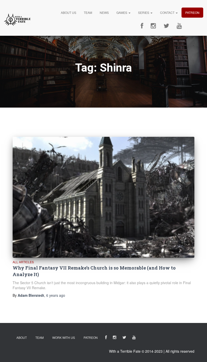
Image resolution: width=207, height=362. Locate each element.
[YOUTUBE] (134, 338)
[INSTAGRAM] (114, 338)
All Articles (23, 262)
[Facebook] (142, 26)
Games (122, 12)
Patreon (192, 12)
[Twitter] (166, 26)
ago (55, 295)
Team (88, 12)
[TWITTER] (124, 338)
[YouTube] (179, 26)
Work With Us (63, 337)
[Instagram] (153, 26)
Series (144, 12)
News (104, 12)
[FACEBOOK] (105, 338)
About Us (68, 12)
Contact (167, 12)
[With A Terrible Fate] (17, 19)
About (21, 337)
